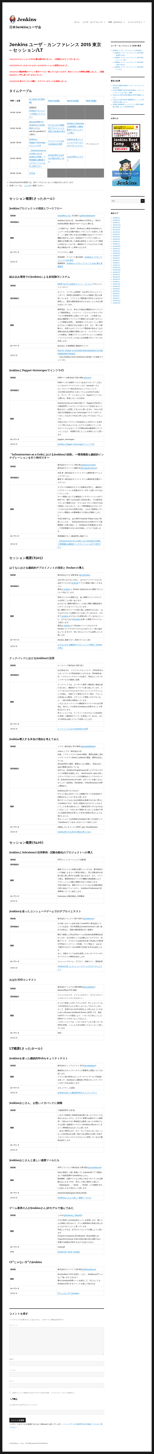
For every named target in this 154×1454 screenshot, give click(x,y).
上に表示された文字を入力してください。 (24, 1405)
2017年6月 (116, 237)
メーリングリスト (135, 22)
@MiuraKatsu (89, 1269)
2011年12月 (116, 284)
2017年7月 (116, 234)
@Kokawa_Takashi (72, 1215)
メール (12, 1370)
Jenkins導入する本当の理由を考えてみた (56, 158)
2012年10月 (117, 270)
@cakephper (89, 1065)
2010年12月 (117, 301)
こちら (26, 185)
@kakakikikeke (88, 746)
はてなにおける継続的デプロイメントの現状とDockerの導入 (56, 128)
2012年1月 (116, 282)
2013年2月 (116, 265)
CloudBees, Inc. (64, 215)
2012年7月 (116, 275)
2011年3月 (116, 296)
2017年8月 (116, 232)
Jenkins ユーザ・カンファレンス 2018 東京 (127, 50)
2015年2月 (116, 241)
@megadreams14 (88, 468)
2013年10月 (116, 253)
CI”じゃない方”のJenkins (68, 1293)
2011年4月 (116, 293)
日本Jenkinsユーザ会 (25, 27)
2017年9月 (116, 230)
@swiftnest (88, 918)
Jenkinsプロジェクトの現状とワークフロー (37, 114)
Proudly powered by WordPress (37, 1443)
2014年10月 (117, 246)
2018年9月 (116, 218)
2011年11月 (116, 286)
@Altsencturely (88, 465)
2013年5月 (116, 263)
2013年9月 (116, 256)
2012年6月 (116, 277)
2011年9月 (116, 289)
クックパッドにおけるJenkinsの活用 (73, 729)
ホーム (77, 22)
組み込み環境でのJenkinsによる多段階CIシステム (37, 125)
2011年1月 (116, 298)
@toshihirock (94, 1167)
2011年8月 (116, 291)
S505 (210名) (54, 101)
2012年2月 (116, 279)
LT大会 (32, 173)
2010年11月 (116, 303)
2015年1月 (116, 244)
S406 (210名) (73, 101)
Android (74, 583)
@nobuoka (84, 575)
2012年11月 (116, 267)
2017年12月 (117, 225)
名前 (11, 1359)
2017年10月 (117, 227)
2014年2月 (116, 251)
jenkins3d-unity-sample (69, 1252)
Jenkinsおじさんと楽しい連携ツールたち (74, 1198)
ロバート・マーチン (83, 284)
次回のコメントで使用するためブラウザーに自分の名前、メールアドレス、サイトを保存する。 (43, 1393)
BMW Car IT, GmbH (66, 284)
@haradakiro (88, 987)
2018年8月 (116, 220)
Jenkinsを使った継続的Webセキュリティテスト (77, 1093)
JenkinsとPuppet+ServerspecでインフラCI (37, 142)
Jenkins (66, 589)
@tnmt (87, 377)
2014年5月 (116, 249)
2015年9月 (116, 239)
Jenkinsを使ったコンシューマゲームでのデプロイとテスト (75, 142)
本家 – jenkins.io (115, 22)
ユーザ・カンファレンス (93, 22)
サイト (11, 1381)
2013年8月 (116, 258)
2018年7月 (116, 223)
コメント (13, 1325)
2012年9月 (116, 272)
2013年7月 (116, 260)
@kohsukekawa (87, 215)
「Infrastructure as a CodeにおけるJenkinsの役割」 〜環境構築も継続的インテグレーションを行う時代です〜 (80, 544)
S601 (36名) (91, 101)
